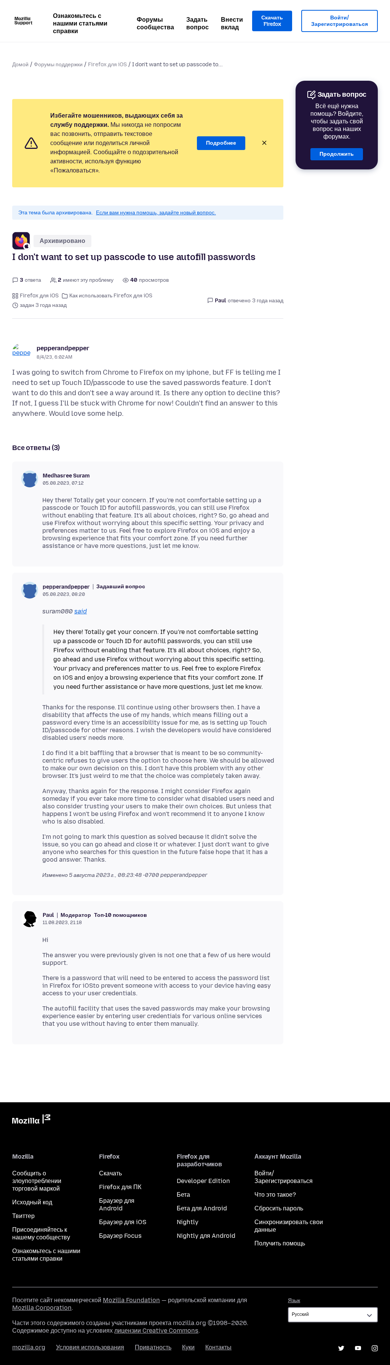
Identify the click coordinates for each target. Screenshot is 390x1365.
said (80, 611)
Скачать (110, 1173)
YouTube (358, 1348)
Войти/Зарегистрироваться (339, 21)
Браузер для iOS (122, 1222)
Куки (188, 1347)
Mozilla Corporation (42, 1307)
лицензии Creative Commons (156, 1330)
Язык (294, 1300)
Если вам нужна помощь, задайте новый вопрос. (156, 212)
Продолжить (337, 154)
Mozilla (31, 1120)
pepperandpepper (63, 348)
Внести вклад (232, 23)
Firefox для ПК (120, 1187)
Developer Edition (203, 1181)
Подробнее (221, 143)
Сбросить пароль (278, 1208)
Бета (183, 1194)
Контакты (218, 1347)
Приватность (153, 1347)
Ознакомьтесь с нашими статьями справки (80, 23)
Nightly (187, 1222)
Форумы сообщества (155, 23)
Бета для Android (202, 1208)
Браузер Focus (120, 1235)
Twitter (341, 1348)
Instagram (375, 1348)
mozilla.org (28, 1347)
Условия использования (90, 1347)
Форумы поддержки (58, 64)
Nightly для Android (206, 1235)
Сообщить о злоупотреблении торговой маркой (36, 1181)
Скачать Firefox (272, 21)
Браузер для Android (116, 1204)
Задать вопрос (197, 23)
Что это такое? (275, 1194)
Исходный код (32, 1202)
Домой (20, 64)
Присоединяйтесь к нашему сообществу (41, 1233)
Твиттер (23, 1216)
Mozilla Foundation (131, 1300)
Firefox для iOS (107, 64)
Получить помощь (279, 1243)
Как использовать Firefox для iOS (110, 295)
